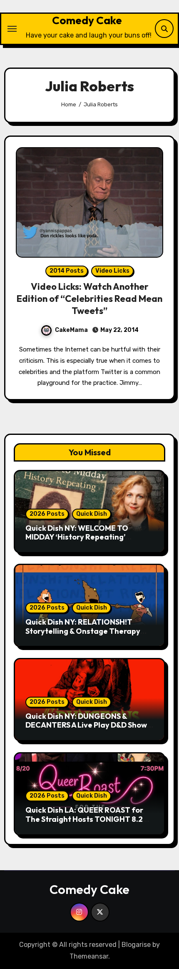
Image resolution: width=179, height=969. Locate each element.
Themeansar (89, 956)
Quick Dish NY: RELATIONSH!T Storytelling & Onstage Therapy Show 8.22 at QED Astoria (82, 631)
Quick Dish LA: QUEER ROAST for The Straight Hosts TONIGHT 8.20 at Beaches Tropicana (86, 819)
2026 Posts (47, 513)
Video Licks (112, 270)
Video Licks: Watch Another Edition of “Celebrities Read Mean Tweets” (89, 298)
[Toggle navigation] (12, 29)
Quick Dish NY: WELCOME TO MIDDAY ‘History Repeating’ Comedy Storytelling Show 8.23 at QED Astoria (86, 541)
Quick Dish (91, 513)
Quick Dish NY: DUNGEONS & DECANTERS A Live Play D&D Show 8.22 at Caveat (86, 725)
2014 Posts (67, 270)
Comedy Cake (87, 20)
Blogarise (136, 945)
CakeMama (71, 330)
